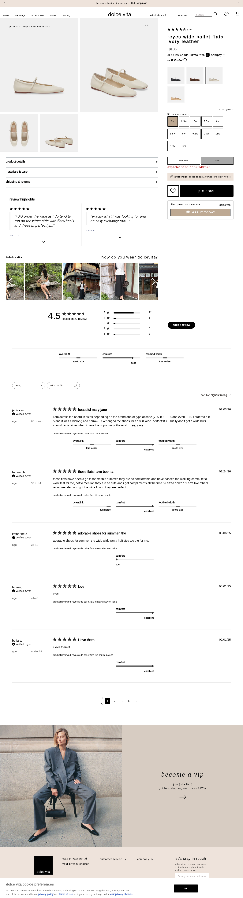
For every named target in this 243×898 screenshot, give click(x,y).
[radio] (172, 121)
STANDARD (183, 160)
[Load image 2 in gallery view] (59, 133)
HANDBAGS (20, 15)
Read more (137, 425)
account (183, 15)
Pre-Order (206, 191)
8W (218, 121)
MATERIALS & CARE (17, 172)
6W (172, 121)
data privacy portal (74, 858)
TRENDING (66, 15)
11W (217, 133)
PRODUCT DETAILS (15, 161)
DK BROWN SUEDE (195, 75)
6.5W (184, 121)
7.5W (206, 121)
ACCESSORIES (38, 15)
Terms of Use (66, 894)
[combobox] (159, 15)
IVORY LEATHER (214, 75)
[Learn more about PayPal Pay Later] (179, 60)
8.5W (173, 133)
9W (184, 133)
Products (14, 26)
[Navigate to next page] (121, 704)
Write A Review (181, 325)
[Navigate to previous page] (121, 698)
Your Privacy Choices (75, 864)
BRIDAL (53, 15)
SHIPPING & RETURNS (18, 182)
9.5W (195, 133)
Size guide (226, 109)
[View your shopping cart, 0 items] (237, 14)
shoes (6, 15)
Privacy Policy (46, 894)
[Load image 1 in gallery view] (19, 133)
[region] (121, 888)
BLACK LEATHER (176, 75)
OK (186, 888)
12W (172, 146)
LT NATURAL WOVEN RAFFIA (176, 94)
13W (183, 146)
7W (195, 121)
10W (206, 133)
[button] (11, 281)
